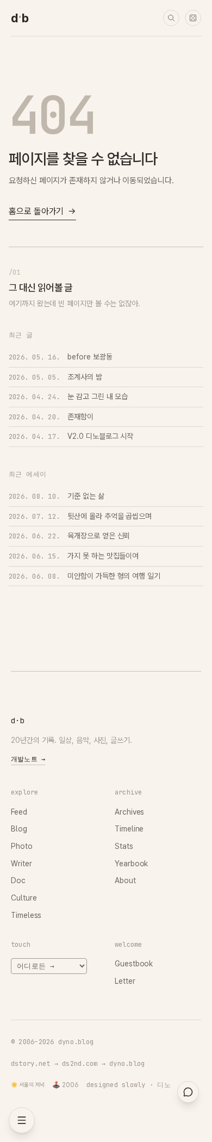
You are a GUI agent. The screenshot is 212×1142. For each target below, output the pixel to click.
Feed (19, 812)
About (125, 880)
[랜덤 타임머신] (193, 18)
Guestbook (134, 963)
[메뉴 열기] (22, 1120)
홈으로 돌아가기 (42, 211)
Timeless (26, 915)
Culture (23, 897)
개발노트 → (28, 759)
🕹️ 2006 (65, 1085)
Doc (18, 880)
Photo (22, 846)
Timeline (129, 828)
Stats (124, 846)
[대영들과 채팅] (188, 1092)
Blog (19, 828)
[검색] (171, 18)
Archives (129, 812)
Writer (21, 863)
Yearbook (131, 863)
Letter (125, 981)
